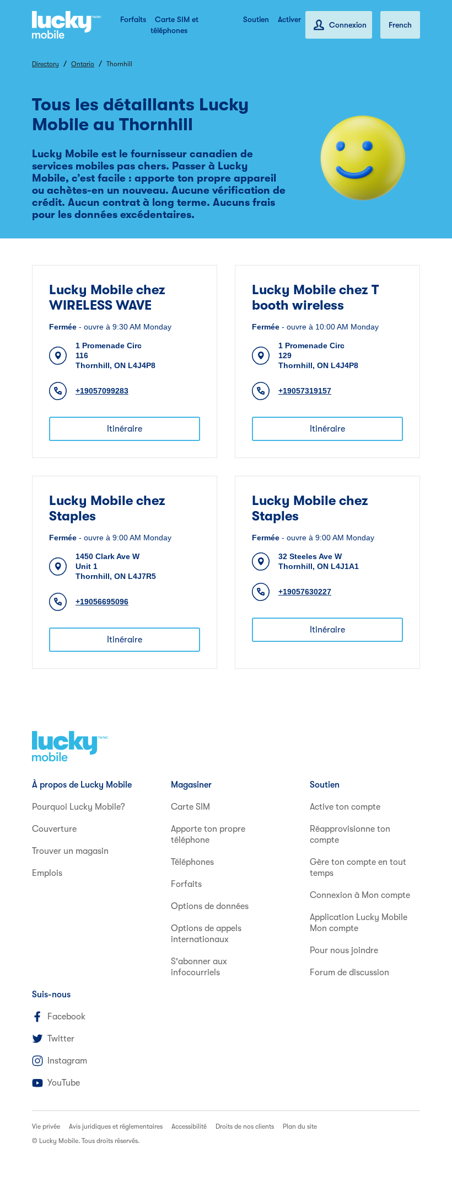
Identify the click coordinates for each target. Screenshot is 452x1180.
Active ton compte (345, 807)
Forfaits (133, 19)
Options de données (210, 906)
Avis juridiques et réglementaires (116, 1126)
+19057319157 (304, 390)
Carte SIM (190, 807)
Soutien (256, 19)
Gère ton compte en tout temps (358, 867)
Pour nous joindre (344, 950)
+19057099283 (102, 390)
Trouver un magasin (70, 851)
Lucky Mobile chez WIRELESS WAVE (107, 297)
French (400, 24)
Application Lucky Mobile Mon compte (358, 922)
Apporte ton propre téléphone (208, 834)
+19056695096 (102, 601)
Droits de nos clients (245, 1126)
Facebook (66, 1017)
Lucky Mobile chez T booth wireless (315, 297)
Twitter (60, 1039)
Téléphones (192, 862)
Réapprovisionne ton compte (350, 834)
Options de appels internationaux (206, 933)
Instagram (67, 1061)
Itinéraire (124, 429)
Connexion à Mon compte (360, 895)
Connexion (348, 24)
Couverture (54, 829)
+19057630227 (304, 591)
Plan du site (300, 1126)
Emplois (47, 873)
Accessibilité (189, 1126)
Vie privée (46, 1126)
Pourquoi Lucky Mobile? (78, 807)
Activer (289, 19)
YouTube (63, 1083)
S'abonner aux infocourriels (199, 966)
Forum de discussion (349, 972)
